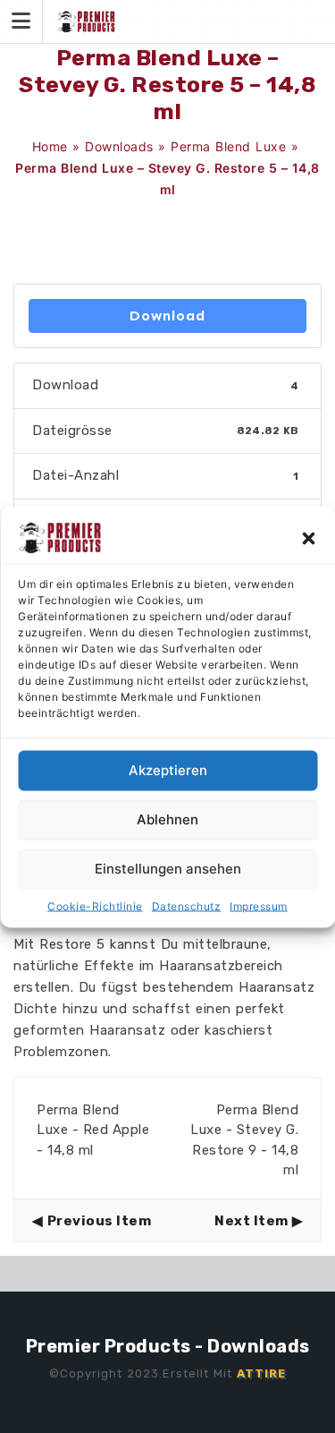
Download (167, 315)
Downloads (119, 146)
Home (50, 146)
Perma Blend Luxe (228, 146)
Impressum (259, 905)
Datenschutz (187, 905)
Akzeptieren (168, 770)
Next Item (251, 1221)
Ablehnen (167, 819)
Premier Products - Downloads (168, 1346)
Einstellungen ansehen (168, 868)
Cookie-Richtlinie (95, 905)
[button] (308, 537)
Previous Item (99, 1221)
